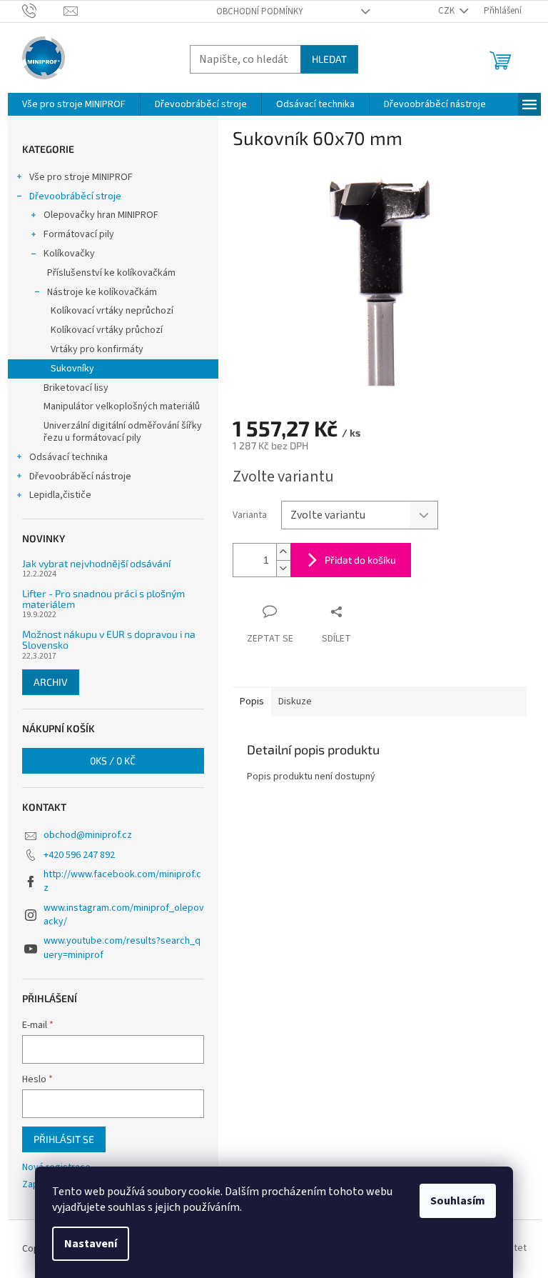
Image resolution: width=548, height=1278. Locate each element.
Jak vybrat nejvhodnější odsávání (96, 563)
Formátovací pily (79, 234)
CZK (447, 10)
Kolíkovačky (69, 253)
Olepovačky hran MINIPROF (101, 215)
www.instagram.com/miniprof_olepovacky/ (124, 915)
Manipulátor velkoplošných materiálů (122, 406)
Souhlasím (457, 1201)
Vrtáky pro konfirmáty (97, 349)
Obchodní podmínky (259, 11)
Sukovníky (72, 368)
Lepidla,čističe (60, 495)
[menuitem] (74, 104)
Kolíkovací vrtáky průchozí (107, 330)
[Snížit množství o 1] (283, 568)
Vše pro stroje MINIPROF (81, 177)
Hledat (329, 59)
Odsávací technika (68, 457)
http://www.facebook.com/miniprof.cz (122, 881)
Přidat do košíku (360, 560)
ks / (113, 760)
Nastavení (90, 1244)
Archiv (51, 682)
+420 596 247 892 (79, 855)
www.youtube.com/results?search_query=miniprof (122, 948)
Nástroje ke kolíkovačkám (102, 292)
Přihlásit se (64, 1139)
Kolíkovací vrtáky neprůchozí (112, 311)
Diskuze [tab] (295, 701)
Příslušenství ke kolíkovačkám (111, 273)
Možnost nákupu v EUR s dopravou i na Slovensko (109, 640)
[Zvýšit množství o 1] (283, 552)
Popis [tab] (252, 701)
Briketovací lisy (76, 388)
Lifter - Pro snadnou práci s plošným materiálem (103, 599)
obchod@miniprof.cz (88, 835)
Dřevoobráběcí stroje (75, 196)
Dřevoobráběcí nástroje (80, 476)
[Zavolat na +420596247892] (43, 10)
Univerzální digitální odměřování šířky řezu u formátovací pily (123, 432)
